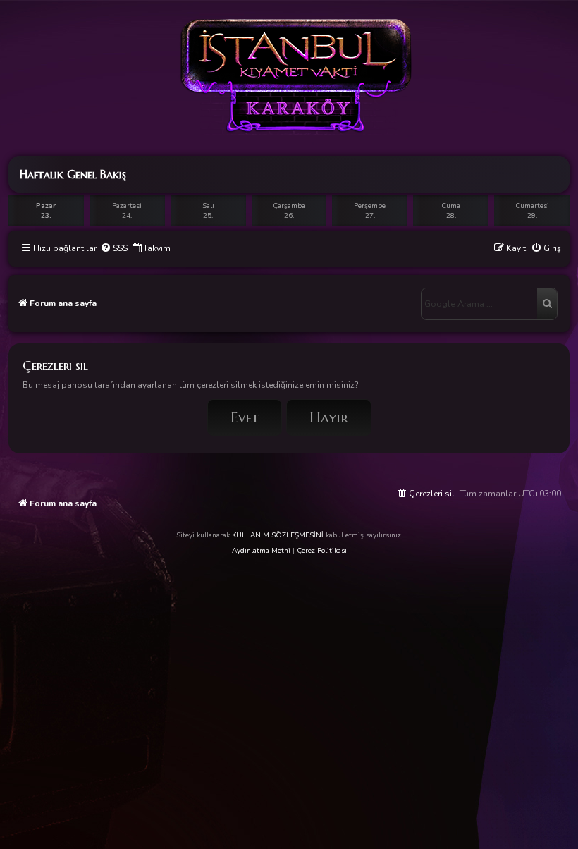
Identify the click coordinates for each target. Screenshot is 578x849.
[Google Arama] (547, 303)
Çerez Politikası (322, 551)
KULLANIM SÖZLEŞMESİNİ (278, 535)
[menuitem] (114, 248)
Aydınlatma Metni (261, 551)
